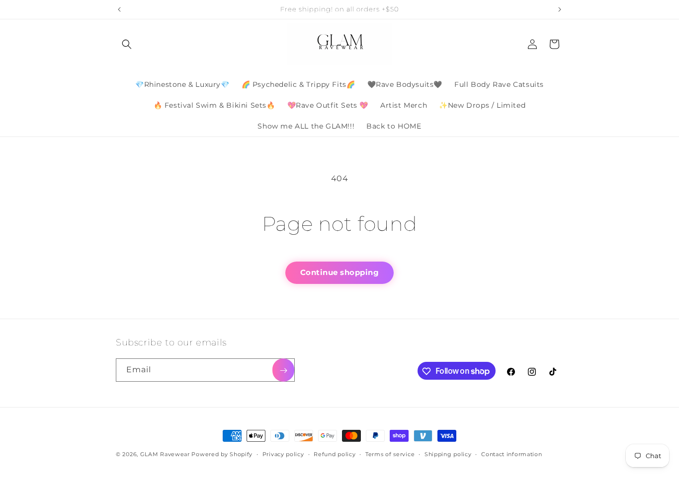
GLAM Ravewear (165, 454)
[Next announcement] (560, 9)
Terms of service (390, 453)
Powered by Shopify (222, 454)
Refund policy (334, 453)
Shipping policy (448, 453)
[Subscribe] (283, 370)
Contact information (511, 453)
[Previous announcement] (119, 9)
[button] (127, 44)
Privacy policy (283, 453)
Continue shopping (339, 272)
